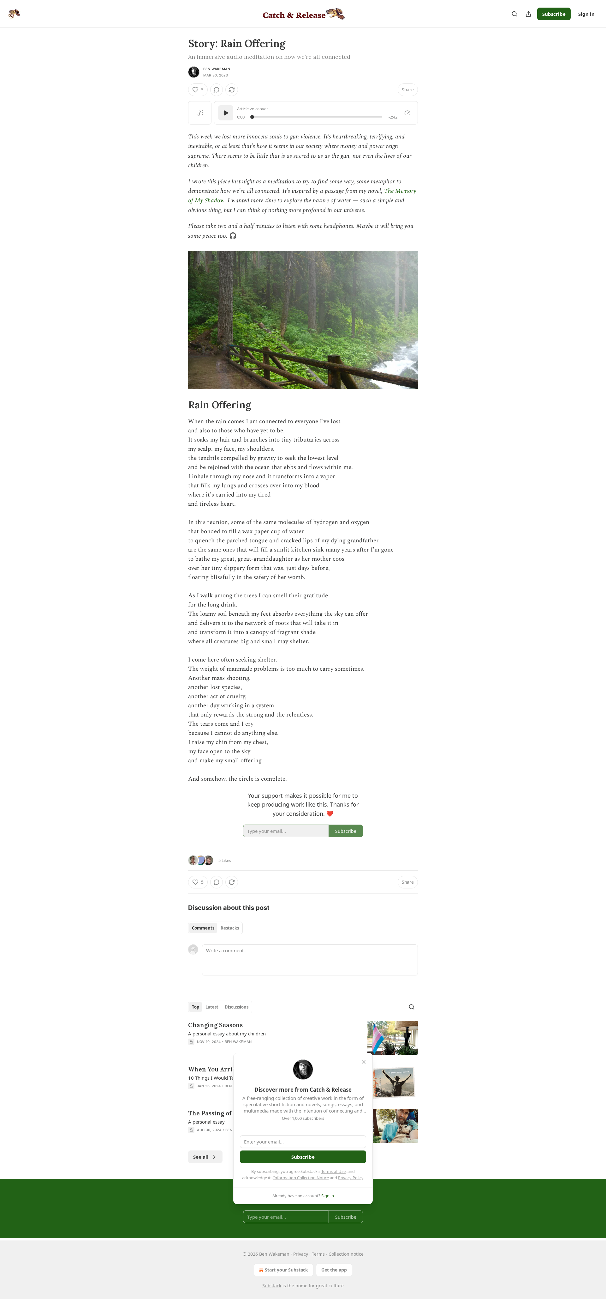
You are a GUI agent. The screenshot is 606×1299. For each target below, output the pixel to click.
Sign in (586, 14)
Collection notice (346, 1254)
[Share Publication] (528, 14)
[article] (303, 1037)
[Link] (179, 405)
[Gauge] (407, 113)
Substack (271, 1286)
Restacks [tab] (230, 928)
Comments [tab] (203, 928)
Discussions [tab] (236, 1007)
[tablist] (215, 928)
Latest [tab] (211, 1007)
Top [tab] (195, 1007)
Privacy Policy (350, 1177)
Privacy (300, 1254)
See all (201, 1157)
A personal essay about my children (227, 1033)
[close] (364, 1062)
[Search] (514, 14)
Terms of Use (333, 1171)
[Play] (225, 112)
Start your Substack (286, 1270)
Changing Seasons (215, 1025)
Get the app (334, 1270)
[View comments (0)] (216, 89)
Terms (318, 1254)
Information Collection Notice (301, 1177)
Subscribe (554, 14)
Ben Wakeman (216, 69)
